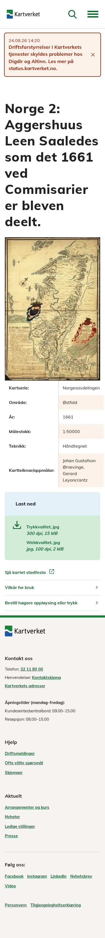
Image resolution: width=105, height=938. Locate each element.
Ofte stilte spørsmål (24, 762)
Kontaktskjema (46, 677)
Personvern (16, 905)
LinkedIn (58, 876)
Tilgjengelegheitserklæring (55, 905)
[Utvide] (93, 14)
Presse (11, 835)
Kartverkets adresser (25, 685)
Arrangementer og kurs (27, 807)
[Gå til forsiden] (23, 14)
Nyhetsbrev (81, 876)
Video (10, 885)
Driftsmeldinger (20, 753)
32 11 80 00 (31, 669)
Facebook (14, 876)
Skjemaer (14, 772)
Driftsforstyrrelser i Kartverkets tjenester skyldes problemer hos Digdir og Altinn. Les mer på (45, 54)
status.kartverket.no (32, 68)
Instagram (37, 876)
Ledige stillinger (20, 826)
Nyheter (12, 816)
